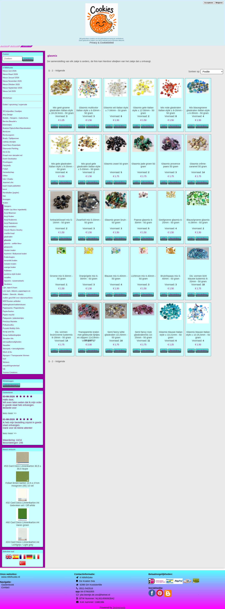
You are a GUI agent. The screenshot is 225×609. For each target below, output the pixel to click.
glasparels (8, 247)
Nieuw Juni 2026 (9, 71)
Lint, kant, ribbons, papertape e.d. (17, 291)
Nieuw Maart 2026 (10, 74)
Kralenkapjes (9, 257)
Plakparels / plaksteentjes (13, 318)
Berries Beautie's (10, 121)
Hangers (7, 206)
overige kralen (10, 267)
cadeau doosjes (9, 142)
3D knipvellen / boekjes (12, 111)
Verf (4, 359)
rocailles (7, 277)
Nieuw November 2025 (12, 81)
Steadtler (6, 345)
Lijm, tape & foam (10, 287)
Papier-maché (8, 315)
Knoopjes (6, 199)
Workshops (7, 98)
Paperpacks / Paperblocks (13, 308)
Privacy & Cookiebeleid (102, 42)
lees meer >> (10, 413)
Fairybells (7, 165)
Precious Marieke (10, 321)
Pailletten (8, 271)
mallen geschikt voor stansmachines (18, 298)
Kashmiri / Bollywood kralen (15, 254)
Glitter (5, 176)
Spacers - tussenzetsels (14, 281)
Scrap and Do (8, 332)
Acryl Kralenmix (10, 220)
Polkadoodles (8, 325)
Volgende (60, 70)
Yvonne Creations (10, 372)
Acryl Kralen (9, 216)
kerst (5, 189)
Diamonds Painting (10, 148)
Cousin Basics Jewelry (13, 230)
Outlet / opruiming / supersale (15, 104)
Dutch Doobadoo (10, 159)
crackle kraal (9, 233)
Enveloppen (7, 162)
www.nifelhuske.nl (10, 577)
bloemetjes (7, 125)
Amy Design (8, 115)
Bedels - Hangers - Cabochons (15, 118)
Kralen (15, 45)
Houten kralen (10, 250)
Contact (5, 587)
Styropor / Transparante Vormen (16, 355)
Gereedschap (8, 172)
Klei (4, 196)
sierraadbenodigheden (12, 342)
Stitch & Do (7, 352)
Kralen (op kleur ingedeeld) (15, 209)
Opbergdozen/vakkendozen (14, 304)
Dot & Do (6, 152)
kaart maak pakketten (12, 186)
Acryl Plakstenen (11, 223)
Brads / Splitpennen (11, 138)
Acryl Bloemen (10, 213)
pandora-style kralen (12, 274)
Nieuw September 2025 (12, 88)
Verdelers (8, 284)
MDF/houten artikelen (12, 301)
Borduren (6, 131)
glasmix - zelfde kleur (12, 243)
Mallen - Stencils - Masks (13, 294)
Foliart (5, 169)
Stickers (6, 362)
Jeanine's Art (8, 182)
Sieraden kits (8, 338)
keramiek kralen (10, 260)
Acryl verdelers (10, 226)
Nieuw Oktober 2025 (11, 84)
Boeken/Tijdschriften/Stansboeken (17, 128)
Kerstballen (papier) (11, 193)
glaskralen (8, 237)
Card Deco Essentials (11, 145)
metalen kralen (10, 264)
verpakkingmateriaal (11, 366)
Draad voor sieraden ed (12, 155)
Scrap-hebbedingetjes (12, 335)
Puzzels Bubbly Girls (11, 328)
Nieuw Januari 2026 (11, 78)
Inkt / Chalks (8, 179)
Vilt (4, 369)
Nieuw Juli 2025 (9, 91)
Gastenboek (7, 584)
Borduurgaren (8, 135)
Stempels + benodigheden (13, 349)
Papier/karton (8, 311)
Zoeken (28, 59)
